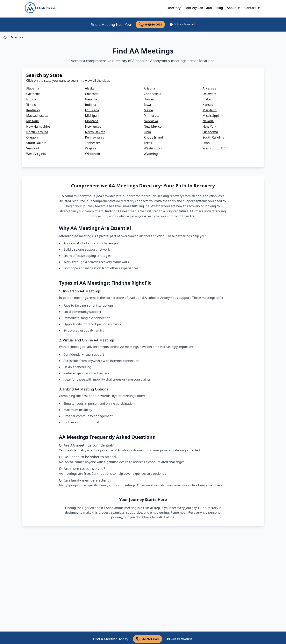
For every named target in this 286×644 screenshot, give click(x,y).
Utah (206, 143)
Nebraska (151, 121)
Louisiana (92, 110)
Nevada (208, 121)
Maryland (210, 110)
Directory (174, 8)
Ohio (147, 132)
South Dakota (36, 143)
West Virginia (36, 154)
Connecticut (152, 94)
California (33, 94)
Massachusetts (37, 115)
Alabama (32, 88)
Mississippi (211, 115)
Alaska (90, 88)
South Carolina (213, 137)
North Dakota (95, 132)
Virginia (90, 148)
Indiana (90, 105)
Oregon (32, 137)
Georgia (91, 99)
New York (210, 126)
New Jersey (93, 126)
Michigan (92, 115)
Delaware (210, 94)
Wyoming (151, 154)
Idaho (207, 99)
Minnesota (152, 115)
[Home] (5, 37)
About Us (233, 8)
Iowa (147, 105)
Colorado (92, 94)
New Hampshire (38, 126)
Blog (219, 8)
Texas (148, 143)
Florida (31, 99)
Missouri (32, 121)
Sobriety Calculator (198, 8)
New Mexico (153, 126)
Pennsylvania (94, 137)
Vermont (32, 148)
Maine (148, 110)
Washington (153, 148)
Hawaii (149, 99)
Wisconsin (92, 154)
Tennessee (93, 143)
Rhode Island (153, 137)
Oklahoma (210, 132)
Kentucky (33, 110)
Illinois (31, 105)
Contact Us (252, 8)
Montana (91, 121)
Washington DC (214, 148)
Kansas (208, 105)
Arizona (149, 88)
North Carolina (37, 132)
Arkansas (209, 88)
